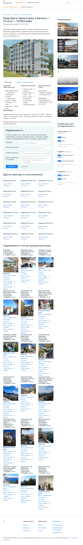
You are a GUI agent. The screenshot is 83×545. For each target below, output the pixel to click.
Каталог (25, 525)
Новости (41, 525)
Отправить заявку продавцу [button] (23, 82)
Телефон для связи (12, 153)
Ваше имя (9, 142)
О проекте (56, 521)
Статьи (40, 530)
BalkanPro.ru (52, 537)
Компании (26, 530)
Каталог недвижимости (10, 7)
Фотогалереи (42, 528)
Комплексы (26, 528)
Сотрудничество (58, 525)
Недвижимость (20, 2)
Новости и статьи (33, 2)
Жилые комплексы (27, 7)
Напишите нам (57, 532)
